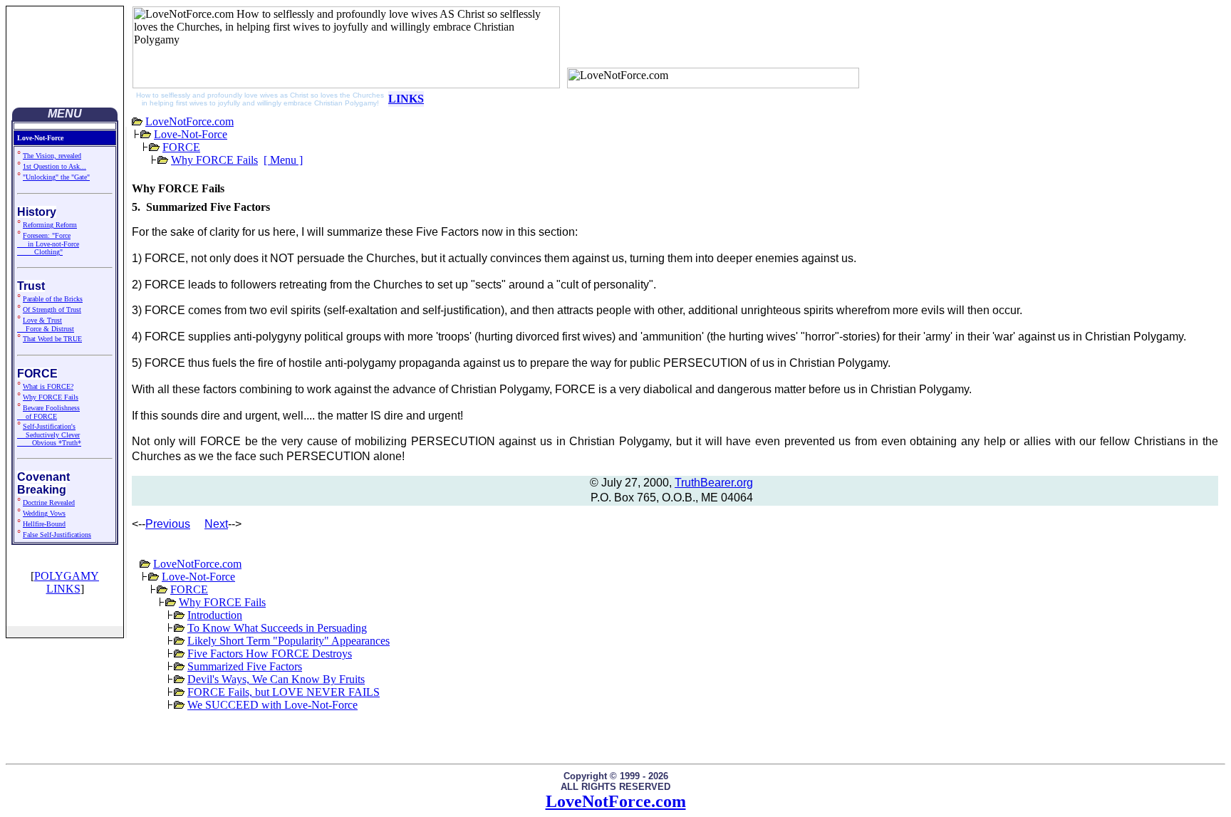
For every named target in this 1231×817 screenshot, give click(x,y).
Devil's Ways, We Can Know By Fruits (276, 679)
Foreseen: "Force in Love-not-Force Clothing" (48, 243)
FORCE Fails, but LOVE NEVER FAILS (283, 692)
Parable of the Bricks (53, 299)
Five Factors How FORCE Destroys (269, 653)
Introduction (214, 615)
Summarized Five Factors (244, 666)
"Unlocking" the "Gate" (56, 177)
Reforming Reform (50, 225)
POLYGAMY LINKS (66, 582)
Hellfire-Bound (44, 524)
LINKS (406, 99)
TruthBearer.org (714, 483)
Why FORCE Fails (50, 397)
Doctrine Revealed (49, 502)
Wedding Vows (44, 513)
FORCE (181, 147)
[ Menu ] (283, 160)
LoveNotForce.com (189, 121)
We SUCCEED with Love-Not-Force (272, 705)
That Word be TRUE (52, 339)
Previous (167, 524)
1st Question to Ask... (54, 166)
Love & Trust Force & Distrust (45, 324)
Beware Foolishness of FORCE (48, 412)
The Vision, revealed (52, 156)
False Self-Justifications (57, 534)
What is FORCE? (48, 386)
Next (216, 524)
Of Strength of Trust (52, 309)
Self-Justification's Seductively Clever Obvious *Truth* (49, 434)
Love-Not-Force (190, 134)
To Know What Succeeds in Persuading (277, 628)
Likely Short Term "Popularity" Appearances (288, 641)
